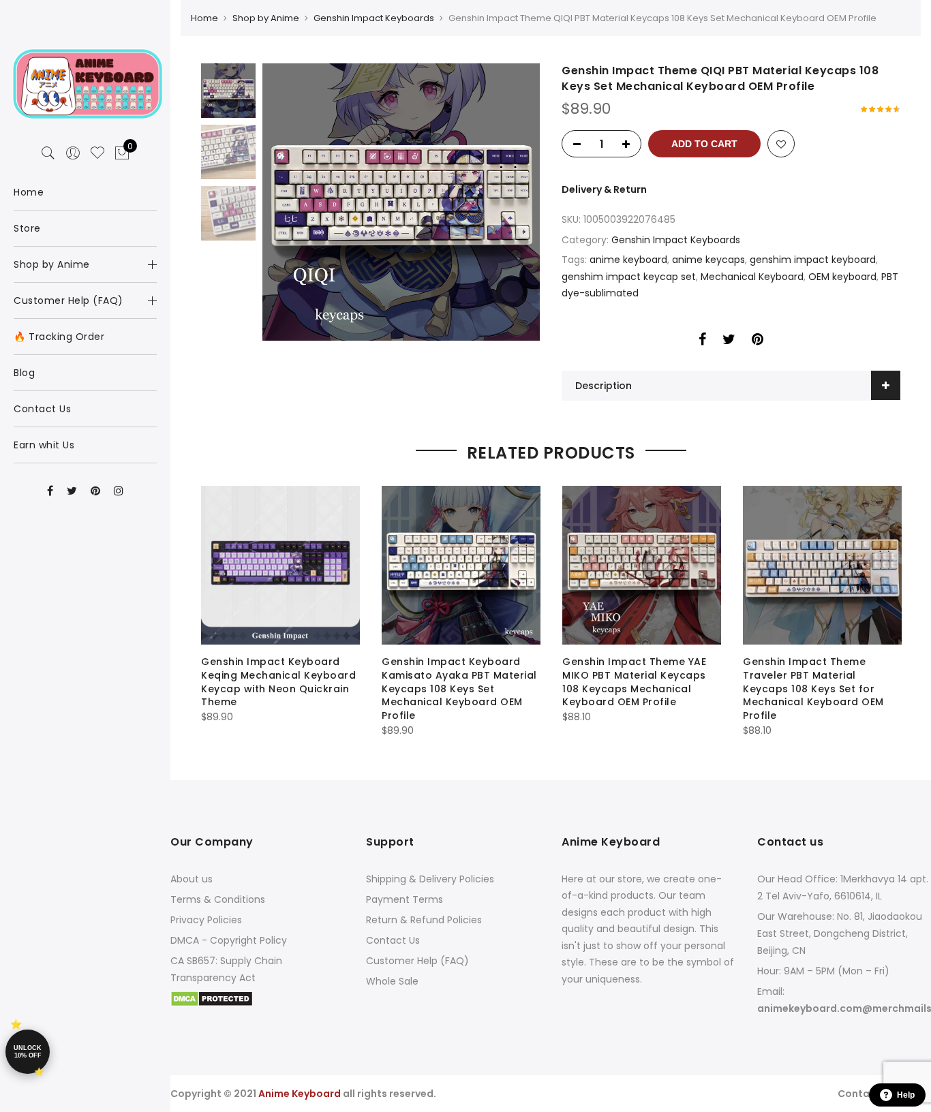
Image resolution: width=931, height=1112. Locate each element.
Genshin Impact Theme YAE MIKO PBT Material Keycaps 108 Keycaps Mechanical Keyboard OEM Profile (634, 682)
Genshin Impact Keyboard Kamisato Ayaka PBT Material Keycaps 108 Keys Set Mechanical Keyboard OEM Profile (459, 689)
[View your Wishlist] (97, 153)
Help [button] (906, 1095)
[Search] (48, 153)
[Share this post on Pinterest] (757, 341)
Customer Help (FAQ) (417, 961)
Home (204, 18)
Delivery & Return (604, 189)
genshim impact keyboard (813, 259)
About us (191, 879)
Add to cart (704, 143)
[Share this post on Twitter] (728, 341)
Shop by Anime (265, 18)
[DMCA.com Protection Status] (211, 998)
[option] (401, 202)
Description (603, 385)
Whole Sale (392, 981)
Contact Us (393, 940)
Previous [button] (296, 202)
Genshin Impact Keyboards (374, 18)
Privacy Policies (206, 920)
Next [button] (517, 202)
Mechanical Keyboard (752, 276)
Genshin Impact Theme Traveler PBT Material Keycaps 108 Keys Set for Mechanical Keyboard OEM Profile (813, 689)
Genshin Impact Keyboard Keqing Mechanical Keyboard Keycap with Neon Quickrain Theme (278, 682)
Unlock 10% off (28, 1052)
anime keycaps (708, 259)
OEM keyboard (842, 276)
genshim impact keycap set (629, 276)
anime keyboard (628, 259)
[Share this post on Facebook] (702, 341)
